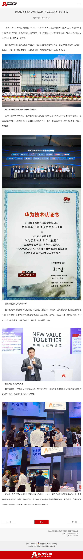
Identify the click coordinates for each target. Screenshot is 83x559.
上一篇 (8, 522)
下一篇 (74, 522)
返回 (41, 522)
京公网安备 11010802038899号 (48, 544)
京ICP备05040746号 (31, 544)
